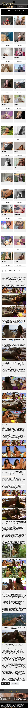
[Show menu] (14, 2)
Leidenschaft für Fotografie (7, 340)
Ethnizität (15, 10)
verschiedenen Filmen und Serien (9, 476)
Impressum (8, 707)
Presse (19, 707)
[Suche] (25, 6)
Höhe (15, 12)
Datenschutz (3, 707)
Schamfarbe (10, 12)
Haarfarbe (3, 12)
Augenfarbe (24, 10)
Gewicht (19, 12)
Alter (20, 10)
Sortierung (24, 12)
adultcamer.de (8, 4)
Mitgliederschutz (13, 707)
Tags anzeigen (24, 13)
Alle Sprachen (9, 10)
